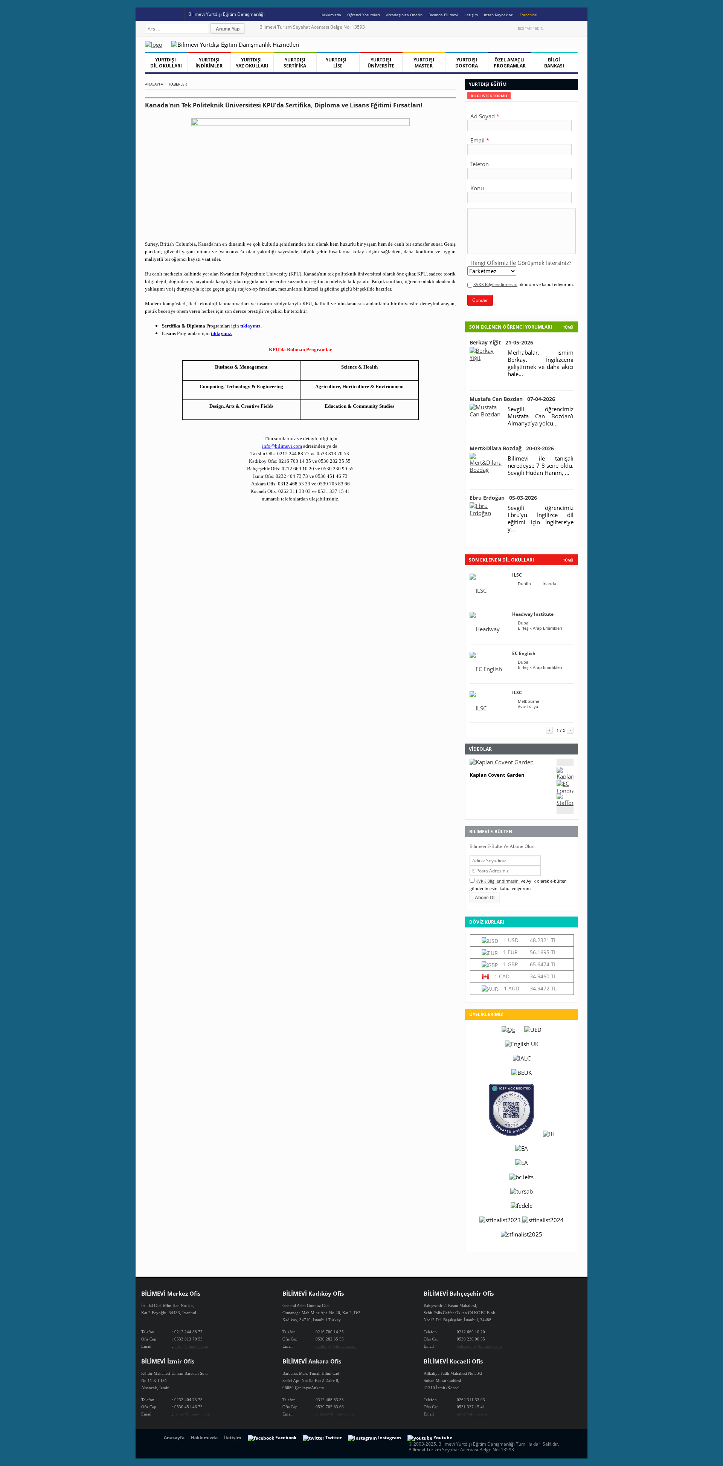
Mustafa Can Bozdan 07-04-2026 (512, 398)
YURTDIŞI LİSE (338, 63)
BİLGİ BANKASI (554, 63)
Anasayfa (154, 84)
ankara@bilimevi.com (335, 1414)
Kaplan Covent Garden (497, 774)
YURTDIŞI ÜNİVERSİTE (381, 63)
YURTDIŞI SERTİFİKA (295, 63)
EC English (523, 653)
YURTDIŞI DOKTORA (466, 63)
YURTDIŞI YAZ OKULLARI (252, 63)
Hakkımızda (330, 14)
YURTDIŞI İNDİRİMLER (209, 63)
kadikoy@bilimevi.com (336, 1346)
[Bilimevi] (157, 44)
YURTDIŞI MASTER (423, 63)
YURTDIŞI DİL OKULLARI (166, 63)
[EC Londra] (565, 790)
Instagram (574, 28)
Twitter (550, 28)
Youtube (566, 28)
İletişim (471, 14)
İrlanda (549, 583)
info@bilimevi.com (191, 1346)
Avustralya (528, 706)
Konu (477, 188)
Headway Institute (533, 614)
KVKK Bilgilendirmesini (495, 284)
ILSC (517, 575)
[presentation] (489, 95)
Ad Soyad (482, 116)
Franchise (528, 14)
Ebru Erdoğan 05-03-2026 (503, 497)
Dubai (523, 623)
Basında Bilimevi (443, 14)
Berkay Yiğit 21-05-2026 (501, 342)
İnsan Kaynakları (499, 14)
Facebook (558, 28)
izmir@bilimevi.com (192, 1414)
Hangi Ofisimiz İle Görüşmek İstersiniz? (520, 262)
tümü (568, 560)
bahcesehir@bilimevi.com (479, 1346)
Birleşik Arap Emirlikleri (540, 628)
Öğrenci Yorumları (363, 14)
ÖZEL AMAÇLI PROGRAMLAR (510, 63)
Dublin (524, 583)
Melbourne (528, 701)
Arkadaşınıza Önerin (404, 14)
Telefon (479, 164)
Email (477, 140)
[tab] (489, 95)
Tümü (568, 327)
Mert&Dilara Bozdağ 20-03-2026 (512, 448)
